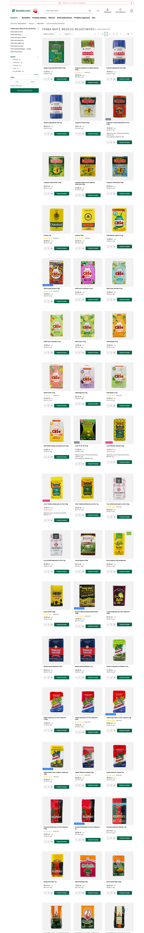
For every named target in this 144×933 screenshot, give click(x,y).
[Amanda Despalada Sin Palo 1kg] (56, 106)
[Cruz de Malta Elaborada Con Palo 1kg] (56, 544)
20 (128, 34)
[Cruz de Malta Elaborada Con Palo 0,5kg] (119, 488)
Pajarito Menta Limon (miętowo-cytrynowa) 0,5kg (56, 773)
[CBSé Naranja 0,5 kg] (119, 325)
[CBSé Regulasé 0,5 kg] (87, 376)
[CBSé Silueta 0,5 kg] (119, 376)
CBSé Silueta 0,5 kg (111, 393)
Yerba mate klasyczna (17, 40)
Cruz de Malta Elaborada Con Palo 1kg (54, 560)
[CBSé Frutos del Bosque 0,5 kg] (87, 272)
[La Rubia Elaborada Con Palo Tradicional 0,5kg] (119, 595)
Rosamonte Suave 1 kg (50, 882)
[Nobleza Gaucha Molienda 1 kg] (87, 650)
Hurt (93, 18)
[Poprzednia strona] (95, 34)
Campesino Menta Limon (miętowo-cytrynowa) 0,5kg (85, 183)
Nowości (52, 18)
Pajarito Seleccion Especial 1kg (115, 772)
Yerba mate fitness (16, 34)
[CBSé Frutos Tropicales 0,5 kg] (56, 325)
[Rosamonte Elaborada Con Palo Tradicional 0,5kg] (56, 811)
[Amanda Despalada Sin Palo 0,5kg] (119, 52)
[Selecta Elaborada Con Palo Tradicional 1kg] (87, 917)
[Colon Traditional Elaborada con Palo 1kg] (87, 488)
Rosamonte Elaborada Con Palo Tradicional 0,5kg (56, 828)
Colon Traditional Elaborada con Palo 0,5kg (56, 504)
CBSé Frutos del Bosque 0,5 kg (84, 288)
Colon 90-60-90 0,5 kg (81, 446)
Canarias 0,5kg (79, 235)
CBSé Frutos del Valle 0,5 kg (114, 288)
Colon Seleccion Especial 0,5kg (115, 446)
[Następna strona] (132, 34)
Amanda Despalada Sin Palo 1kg (53, 122)
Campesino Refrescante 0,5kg (114, 182)
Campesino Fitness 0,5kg (82, 122)
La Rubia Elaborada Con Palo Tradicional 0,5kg (117, 612)
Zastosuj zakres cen (16, 86)
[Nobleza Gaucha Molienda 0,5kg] (56, 650)
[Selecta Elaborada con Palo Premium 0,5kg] (119, 917)
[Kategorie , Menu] (20, 18)
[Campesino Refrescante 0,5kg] (119, 166)
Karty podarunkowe (64, 18)
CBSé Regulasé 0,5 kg (81, 393)
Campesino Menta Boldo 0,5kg (52, 182)
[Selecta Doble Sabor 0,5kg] (119, 865)
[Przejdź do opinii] (79, 72)
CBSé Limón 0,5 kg (80, 341)
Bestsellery (26, 18)
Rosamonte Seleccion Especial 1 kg (116, 827)
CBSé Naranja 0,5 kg (112, 341)
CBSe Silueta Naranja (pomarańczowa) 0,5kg (56, 446)
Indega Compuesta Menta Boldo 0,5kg (54, 68)
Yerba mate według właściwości (23, 28)
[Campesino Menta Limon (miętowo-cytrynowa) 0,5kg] (87, 166)
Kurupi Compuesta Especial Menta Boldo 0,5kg (86, 612)
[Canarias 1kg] (56, 219)
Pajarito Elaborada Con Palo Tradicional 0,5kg (86, 718)
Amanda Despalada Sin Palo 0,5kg (116, 68)
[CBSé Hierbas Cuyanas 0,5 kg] (119, 219)
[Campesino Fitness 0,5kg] (87, 106)
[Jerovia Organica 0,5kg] (87, 544)
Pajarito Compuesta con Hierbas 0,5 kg (117, 666)
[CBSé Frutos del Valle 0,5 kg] (119, 272)
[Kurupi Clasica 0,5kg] (56, 595)
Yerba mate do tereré (16, 32)
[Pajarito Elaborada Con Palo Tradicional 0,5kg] (87, 701)
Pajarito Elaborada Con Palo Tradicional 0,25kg (55, 718)
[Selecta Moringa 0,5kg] (87, 865)
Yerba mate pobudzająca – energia (20, 49)
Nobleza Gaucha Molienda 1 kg (83, 666)
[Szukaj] (89, 10)
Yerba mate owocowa (16, 46)
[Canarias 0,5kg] (87, 219)
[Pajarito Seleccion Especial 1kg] (119, 756)
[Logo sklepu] (24, 10)
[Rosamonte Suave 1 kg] (56, 865)
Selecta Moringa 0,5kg (81, 882)
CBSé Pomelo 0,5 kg (49, 393)
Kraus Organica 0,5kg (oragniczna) (116, 560)
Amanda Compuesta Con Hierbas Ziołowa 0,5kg (86, 68)
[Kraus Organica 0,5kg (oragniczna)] (119, 544)
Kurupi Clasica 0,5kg (49, 612)
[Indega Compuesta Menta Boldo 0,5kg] (56, 52)
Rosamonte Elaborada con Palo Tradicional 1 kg (87, 828)
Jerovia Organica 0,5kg (81, 560)
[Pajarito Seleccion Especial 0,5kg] (87, 756)
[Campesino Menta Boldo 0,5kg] (56, 166)
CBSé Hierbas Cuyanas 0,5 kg (114, 235)
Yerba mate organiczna (17, 43)
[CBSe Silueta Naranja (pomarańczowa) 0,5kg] (56, 429)
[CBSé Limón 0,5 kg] (87, 325)
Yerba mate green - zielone (18, 37)
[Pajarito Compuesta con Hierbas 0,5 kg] (119, 650)
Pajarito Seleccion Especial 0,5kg (84, 772)
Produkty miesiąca (39, 18)
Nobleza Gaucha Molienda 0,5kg (53, 666)
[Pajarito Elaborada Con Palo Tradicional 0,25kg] (56, 701)
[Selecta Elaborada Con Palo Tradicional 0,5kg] (56, 917)
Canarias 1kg (47, 235)
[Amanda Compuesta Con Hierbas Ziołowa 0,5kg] (87, 52)
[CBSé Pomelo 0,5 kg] (56, 376)
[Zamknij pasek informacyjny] (131, 3)
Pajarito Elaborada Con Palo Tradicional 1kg (118, 717)
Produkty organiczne (82, 18)
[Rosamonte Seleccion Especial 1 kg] (119, 811)
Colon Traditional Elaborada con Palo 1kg (86, 504)
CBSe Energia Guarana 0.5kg (52, 288)
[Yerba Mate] (38, 29)
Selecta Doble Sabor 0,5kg (113, 882)
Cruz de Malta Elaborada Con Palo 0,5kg (117, 504)
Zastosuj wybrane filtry (24, 90)
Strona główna (22, 23)
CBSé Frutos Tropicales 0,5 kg (52, 341)
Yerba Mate (40, 23)
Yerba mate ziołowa (16, 51)
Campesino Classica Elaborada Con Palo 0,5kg (117, 123)
